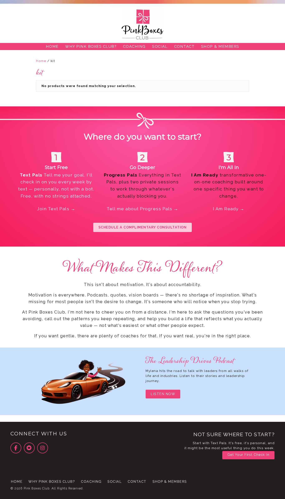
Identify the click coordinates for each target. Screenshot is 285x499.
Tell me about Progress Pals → (142, 208)
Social (114, 482)
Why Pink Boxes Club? (51, 482)
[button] (142, 227)
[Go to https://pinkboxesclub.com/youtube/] (29, 447)
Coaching (91, 482)
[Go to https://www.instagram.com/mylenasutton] (42, 447)
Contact (137, 482)
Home (41, 61)
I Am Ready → (229, 208)
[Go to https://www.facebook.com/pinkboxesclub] (15, 447)
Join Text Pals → (56, 208)
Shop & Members (170, 482)
